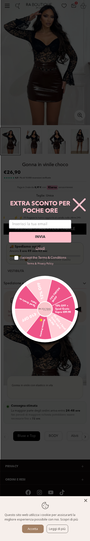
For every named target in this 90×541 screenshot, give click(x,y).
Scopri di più (69, 519)
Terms (30, 264)
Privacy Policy (45, 264)
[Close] (85, 500)
